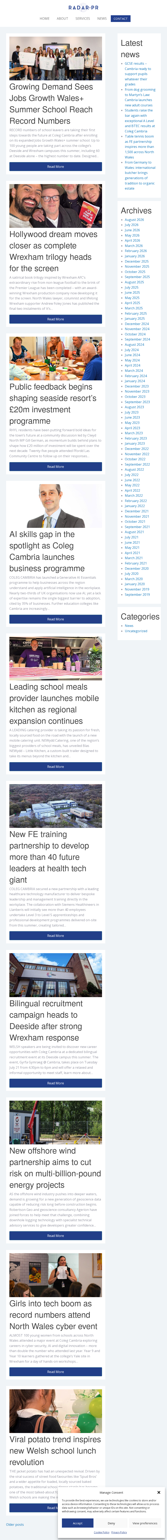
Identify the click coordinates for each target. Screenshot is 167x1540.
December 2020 (137, 568)
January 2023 (135, 443)
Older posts (15, 1524)
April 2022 (132, 490)
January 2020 (135, 584)
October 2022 (135, 459)
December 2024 (137, 324)
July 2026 (131, 225)
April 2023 (132, 428)
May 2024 (132, 360)
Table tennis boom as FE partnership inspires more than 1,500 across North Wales (139, 146)
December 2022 (137, 448)
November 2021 (137, 516)
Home (44, 18)
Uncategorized (136, 631)
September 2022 (137, 464)
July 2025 (131, 287)
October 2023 (135, 396)
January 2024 (135, 381)
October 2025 (135, 272)
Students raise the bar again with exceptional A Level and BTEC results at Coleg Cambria (140, 120)
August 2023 (134, 407)
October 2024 (135, 334)
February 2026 (136, 251)
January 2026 (135, 256)
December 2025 (137, 261)
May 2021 (132, 547)
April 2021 (132, 553)
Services (83, 18)
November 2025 (137, 266)
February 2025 (136, 313)
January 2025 (135, 318)
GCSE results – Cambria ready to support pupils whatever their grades (138, 73)
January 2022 (135, 506)
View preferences (145, 1523)
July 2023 (131, 412)
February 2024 (136, 376)
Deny (111, 1523)
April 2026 (132, 240)
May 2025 (132, 298)
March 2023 (134, 433)
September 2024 (137, 339)
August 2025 (134, 282)
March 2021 (134, 558)
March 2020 (134, 579)
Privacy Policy (119, 1532)
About (62, 18)
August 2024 (134, 344)
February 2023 (136, 438)
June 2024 (132, 355)
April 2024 (132, 365)
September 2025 (137, 277)
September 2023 (137, 402)
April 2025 (132, 303)
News (102, 18)
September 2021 (137, 527)
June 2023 (132, 417)
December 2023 (137, 386)
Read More (55, 166)
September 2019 (137, 594)
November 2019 (137, 589)
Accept (77, 1523)
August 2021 (134, 532)
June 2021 (132, 542)
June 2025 (132, 292)
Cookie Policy (101, 1532)
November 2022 (137, 454)
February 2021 (136, 563)
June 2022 (132, 480)
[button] (159, 1492)
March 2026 (134, 245)
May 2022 (132, 485)
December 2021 (137, 511)
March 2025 (134, 308)
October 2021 (135, 521)
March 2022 (134, 495)
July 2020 (131, 573)
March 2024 (134, 370)
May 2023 (132, 422)
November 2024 (137, 329)
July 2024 (131, 350)
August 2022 (134, 469)
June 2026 (132, 230)
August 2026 (134, 219)
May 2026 (132, 235)
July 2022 (131, 475)
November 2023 (137, 391)
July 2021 (131, 537)
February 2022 (136, 501)
